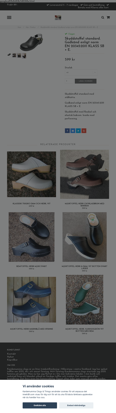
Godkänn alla (40, 405)
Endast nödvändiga (76, 405)
